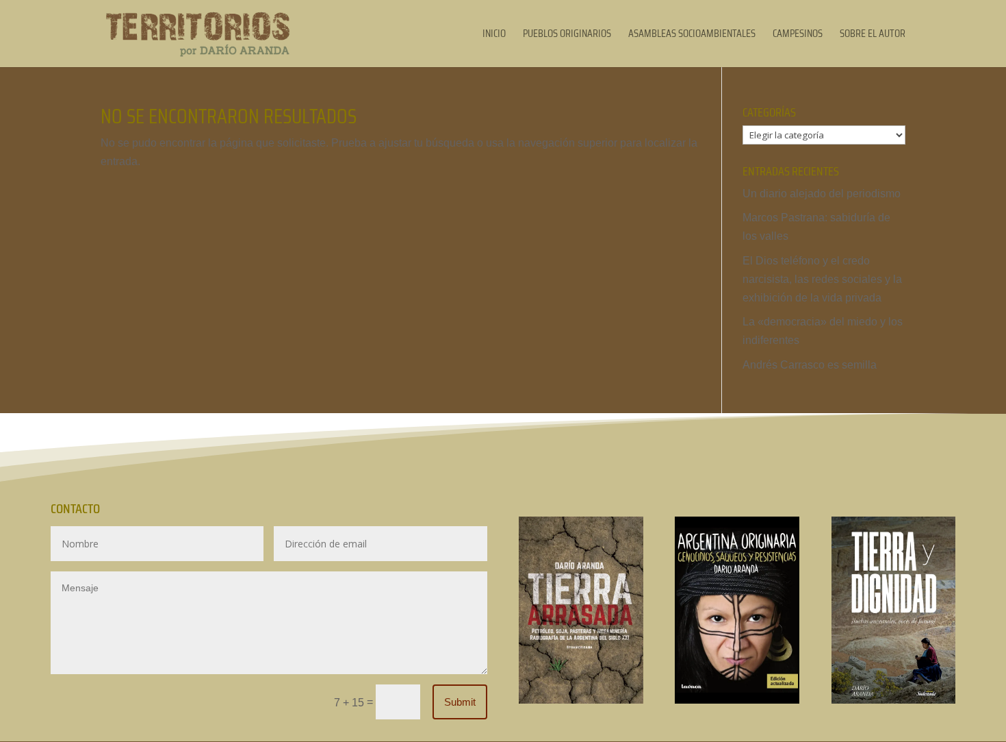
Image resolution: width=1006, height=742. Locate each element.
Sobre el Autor (872, 35)
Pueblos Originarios (567, 35)
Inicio (494, 35)
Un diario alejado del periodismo (822, 193)
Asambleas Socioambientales (692, 35)
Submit (460, 702)
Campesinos (798, 35)
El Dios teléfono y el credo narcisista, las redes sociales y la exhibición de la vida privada (822, 279)
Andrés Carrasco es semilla (810, 365)
